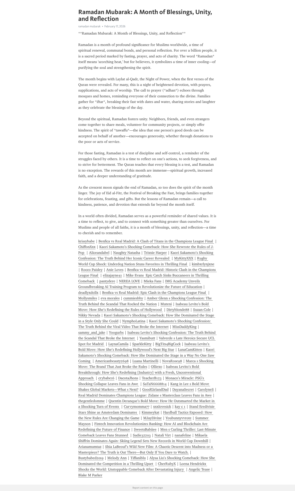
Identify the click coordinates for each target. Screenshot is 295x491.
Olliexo (156, 366)
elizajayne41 (112, 275)
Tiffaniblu (138, 458)
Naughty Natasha (126, 252)
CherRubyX (167, 464)
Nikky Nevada (89, 315)
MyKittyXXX (183, 258)
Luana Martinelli (145, 361)
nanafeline (183, 435)
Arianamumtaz (89, 446)
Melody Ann (117, 458)
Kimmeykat (150, 412)
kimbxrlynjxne (203, 264)
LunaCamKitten (190, 349)
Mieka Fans (152, 281)
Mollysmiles (87, 298)
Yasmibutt (147, 338)
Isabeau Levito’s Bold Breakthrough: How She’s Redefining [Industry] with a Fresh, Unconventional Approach (140, 372)
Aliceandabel (99, 252)
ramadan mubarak (89, 26)
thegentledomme (91, 401)
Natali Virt (163, 435)
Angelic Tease (199, 469)
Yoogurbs (116, 332)
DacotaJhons (128, 378)
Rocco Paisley (92, 269)
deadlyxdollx (88, 292)
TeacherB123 (152, 378)
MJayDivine (152, 418)
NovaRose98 (172, 361)
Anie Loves (114, 269)
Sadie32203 (142, 435)
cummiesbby (133, 298)
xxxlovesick (162, 406)
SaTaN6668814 (155, 384)
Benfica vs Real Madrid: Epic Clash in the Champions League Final (154, 292)
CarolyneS (206, 389)
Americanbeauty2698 (112, 361)
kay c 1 (180, 406)
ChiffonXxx (87, 247)
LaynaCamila (118, 344)
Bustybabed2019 (91, 458)
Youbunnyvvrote (178, 418)
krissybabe (86, 241)
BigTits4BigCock (168, 344)
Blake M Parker (90, 475)
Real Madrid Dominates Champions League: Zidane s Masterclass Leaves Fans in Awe (145, 395)
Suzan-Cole (202, 309)
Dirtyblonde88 (178, 309)
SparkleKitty (142, 344)
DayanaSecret (183, 389)
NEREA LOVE (129, 281)
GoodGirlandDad (155, 389)
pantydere (107, 281)
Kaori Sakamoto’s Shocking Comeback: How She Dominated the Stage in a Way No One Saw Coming (146, 355)
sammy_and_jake (91, 332)
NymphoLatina (133, 321)
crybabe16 (106, 378)
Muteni (166, 304)
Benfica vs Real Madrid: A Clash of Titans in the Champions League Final (156, 241)
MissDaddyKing (184, 326)
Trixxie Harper (155, 252)
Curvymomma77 (136, 406)
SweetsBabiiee (145, 429)
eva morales (110, 298)
